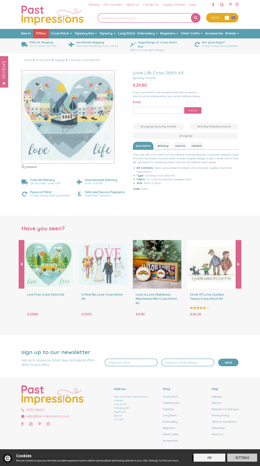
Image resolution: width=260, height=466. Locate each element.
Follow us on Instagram (237, 4)
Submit (193, 110)
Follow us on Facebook (213, 4)
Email (137, 102)
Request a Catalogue (225, 409)
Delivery (162, 146)
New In (26, 33)
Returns (180, 146)
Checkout (215, 17)
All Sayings (185, 135)
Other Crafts (171, 434)
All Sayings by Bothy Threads (158, 126)
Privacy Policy (220, 415)
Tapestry (168, 409)
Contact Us (151, 4)
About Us (217, 434)
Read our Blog (221, 4)
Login (192, 4)
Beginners (169, 428)
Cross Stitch (170, 396)
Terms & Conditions (224, 421)
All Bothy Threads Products (214, 126)
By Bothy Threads (144, 78)
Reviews (3, 70)
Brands (230, 33)
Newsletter (218, 428)
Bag (226, 17)
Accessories (170, 440)
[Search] (195, 18)
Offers (41, 33)
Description (143, 146)
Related (197, 146)
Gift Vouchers (113, 4)
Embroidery (170, 421)
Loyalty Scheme (174, 4)
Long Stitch (170, 415)
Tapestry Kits (171, 403)
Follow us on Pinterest (230, 4)
